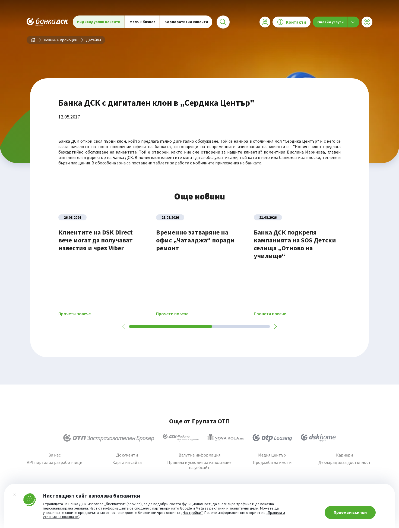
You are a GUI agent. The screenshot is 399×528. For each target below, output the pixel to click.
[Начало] (33, 40)
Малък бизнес (142, 21)
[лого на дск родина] (181, 438)
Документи (127, 455)
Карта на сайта (127, 462)
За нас (54, 455)
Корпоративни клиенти (186, 21)
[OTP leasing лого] (272, 438)
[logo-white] (47, 21)
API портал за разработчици (54, 462)
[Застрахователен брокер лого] (108, 438)
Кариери (344, 455)
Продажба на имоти (272, 462)
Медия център (272, 455)
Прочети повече (74, 313)
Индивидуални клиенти (98, 21)
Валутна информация (199, 455)
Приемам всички (350, 512)
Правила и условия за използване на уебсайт (199, 465)
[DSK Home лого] (318, 438)
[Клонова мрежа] (264, 22)
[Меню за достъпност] (367, 22)
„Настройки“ (192, 513)
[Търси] (223, 22)
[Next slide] (275, 326)
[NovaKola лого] (225, 438)
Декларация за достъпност (344, 462)
